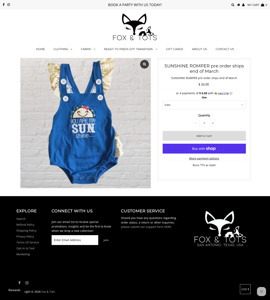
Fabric (86, 49)
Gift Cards (174, 49)
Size (204, 97)
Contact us (225, 49)
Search (20, 219)
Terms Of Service (27, 242)
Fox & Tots (48, 291)
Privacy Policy (25, 236)
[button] (204, 93)
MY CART (257, 5)
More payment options (204, 158)
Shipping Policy (26, 230)
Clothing (61, 49)
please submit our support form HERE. (146, 227)
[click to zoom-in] (144, 64)
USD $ (245, 289)
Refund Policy (25, 224)
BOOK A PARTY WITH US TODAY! (135, 4)
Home (40, 49)
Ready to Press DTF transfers (129, 49)
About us (199, 49)
